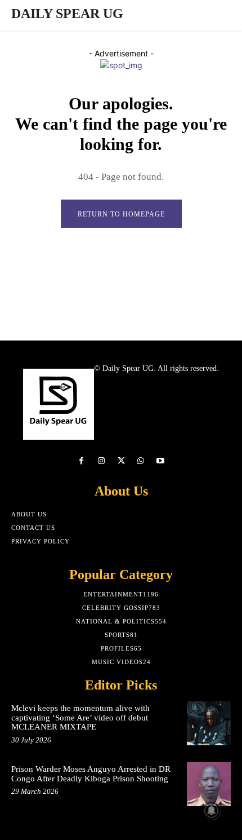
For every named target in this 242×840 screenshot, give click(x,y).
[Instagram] (101, 461)
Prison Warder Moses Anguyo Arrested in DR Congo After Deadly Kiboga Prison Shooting (91, 773)
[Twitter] (121, 461)
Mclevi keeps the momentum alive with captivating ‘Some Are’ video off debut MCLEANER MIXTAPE (80, 717)
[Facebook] (81, 461)
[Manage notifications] (212, 811)
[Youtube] (161, 461)
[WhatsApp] (141, 461)
